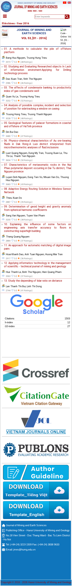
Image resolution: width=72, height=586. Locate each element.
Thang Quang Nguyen (17, 236)
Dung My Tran (36, 153)
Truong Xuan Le (53, 153)
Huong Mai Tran (54, 254)
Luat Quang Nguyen (16, 153)
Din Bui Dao (12, 131)
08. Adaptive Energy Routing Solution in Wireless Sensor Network (37, 190)
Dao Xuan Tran (14, 78)
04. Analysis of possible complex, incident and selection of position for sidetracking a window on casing (37, 107)
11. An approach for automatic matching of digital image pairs (37, 247)
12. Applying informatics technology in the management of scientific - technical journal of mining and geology (37, 264)
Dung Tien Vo (35, 177)
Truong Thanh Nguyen (39, 114)
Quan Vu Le (12, 96)
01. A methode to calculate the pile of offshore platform (37, 50)
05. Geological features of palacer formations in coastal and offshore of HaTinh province (37, 124)
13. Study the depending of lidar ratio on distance (33, 280)
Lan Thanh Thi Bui (16, 286)
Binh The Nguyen (31, 272)
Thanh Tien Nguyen (24, 156)
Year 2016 (23, 23)
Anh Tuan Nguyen (34, 254)
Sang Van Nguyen (15, 215)
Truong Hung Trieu (36, 57)
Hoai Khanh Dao (14, 254)
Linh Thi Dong (34, 286)
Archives (9, 23)
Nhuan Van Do (51, 177)
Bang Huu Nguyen (15, 57)
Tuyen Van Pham (35, 215)
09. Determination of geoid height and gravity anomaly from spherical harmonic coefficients (37, 208)
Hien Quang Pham (52, 272)
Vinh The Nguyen (32, 78)
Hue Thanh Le (13, 272)
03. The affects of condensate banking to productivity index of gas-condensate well (37, 89)
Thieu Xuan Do (14, 197)
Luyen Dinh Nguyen (16, 177)
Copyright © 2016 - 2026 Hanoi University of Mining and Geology (36, 582)
